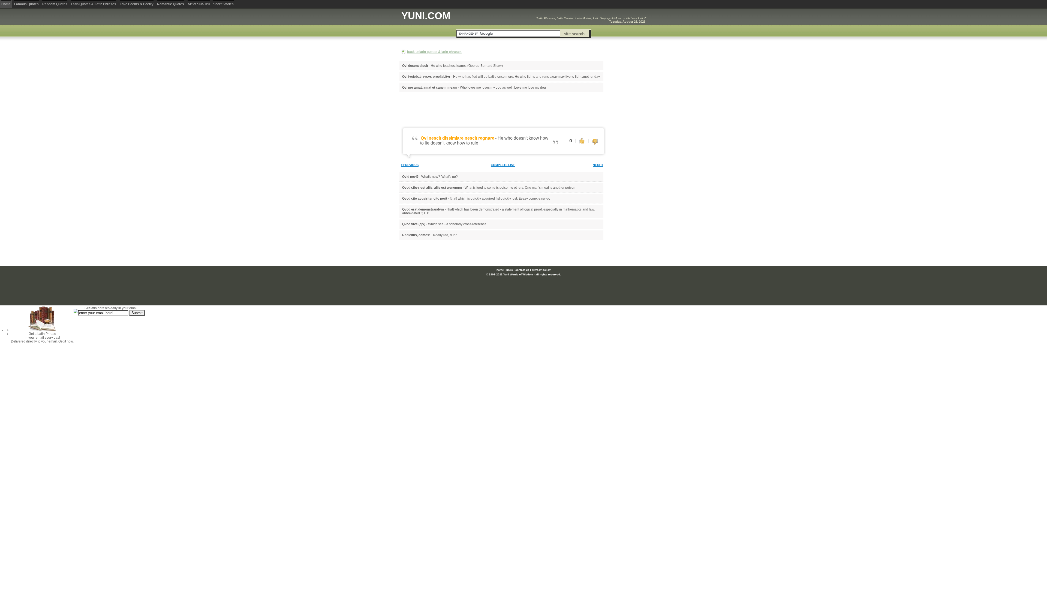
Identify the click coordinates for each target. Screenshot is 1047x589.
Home (6, 4)
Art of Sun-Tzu (199, 4)
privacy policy (541, 269)
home (500, 269)
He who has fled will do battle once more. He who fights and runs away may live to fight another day (526, 77)
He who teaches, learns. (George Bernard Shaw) (467, 66)
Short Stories (223, 4)
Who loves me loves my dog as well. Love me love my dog (503, 87)
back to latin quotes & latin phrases (434, 52)
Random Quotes (54, 4)
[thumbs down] (595, 142)
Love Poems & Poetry (137, 4)
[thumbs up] (582, 140)
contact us (522, 269)
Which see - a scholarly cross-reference (457, 224)
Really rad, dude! (445, 235)
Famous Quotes (26, 4)
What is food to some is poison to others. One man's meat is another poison (520, 188)
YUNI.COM (425, 15)
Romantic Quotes (170, 4)
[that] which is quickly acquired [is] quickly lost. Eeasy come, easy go (500, 198)
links (509, 269)
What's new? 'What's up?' (439, 177)
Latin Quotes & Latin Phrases (93, 4)
